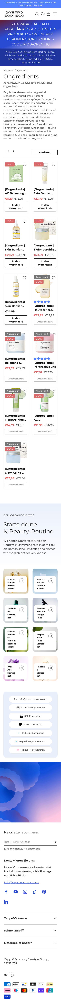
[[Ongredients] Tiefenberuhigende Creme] (44, 229)
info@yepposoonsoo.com (21, 882)
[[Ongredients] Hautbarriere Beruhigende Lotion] (44, 286)
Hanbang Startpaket (41, 671)
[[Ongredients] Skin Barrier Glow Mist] (16, 286)
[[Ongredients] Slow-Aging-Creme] (16, 452)
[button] (47, 14)
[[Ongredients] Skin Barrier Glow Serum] (16, 229)
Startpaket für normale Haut (11, 584)
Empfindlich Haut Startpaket (40, 640)
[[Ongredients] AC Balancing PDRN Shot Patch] (16, 173)
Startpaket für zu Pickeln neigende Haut (11, 639)
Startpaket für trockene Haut (41, 584)
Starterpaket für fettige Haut (41, 613)
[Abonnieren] (52, 842)
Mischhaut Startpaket (11, 613)
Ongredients (21, 70)
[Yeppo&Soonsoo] (30, 792)
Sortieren (44, 152)
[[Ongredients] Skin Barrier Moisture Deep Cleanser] (44, 173)
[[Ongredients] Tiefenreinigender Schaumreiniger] (16, 399)
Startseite (8, 70)
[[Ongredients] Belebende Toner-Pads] (16, 342)
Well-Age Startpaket (11, 671)
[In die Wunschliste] (25, 165)
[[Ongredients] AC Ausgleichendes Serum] (44, 399)
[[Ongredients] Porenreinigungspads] (44, 342)
